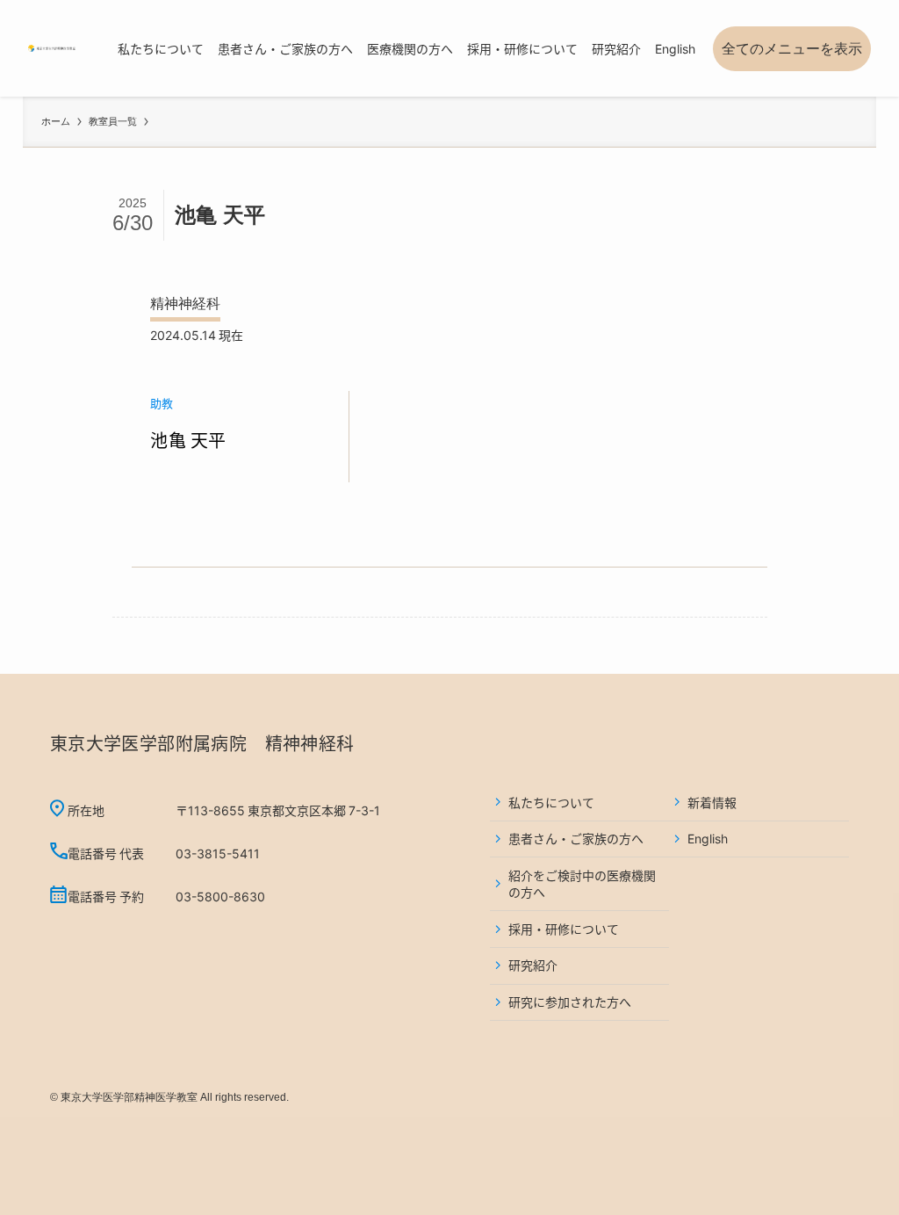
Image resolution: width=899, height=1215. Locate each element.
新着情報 (712, 802)
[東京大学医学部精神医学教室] (52, 48)
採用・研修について (563, 928)
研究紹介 (532, 964)
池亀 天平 (188, 439)
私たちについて (551, 802)
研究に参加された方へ (569, 1001)
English (707, 838)
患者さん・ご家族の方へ (576, 838)
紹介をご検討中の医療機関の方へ (582, 883)
